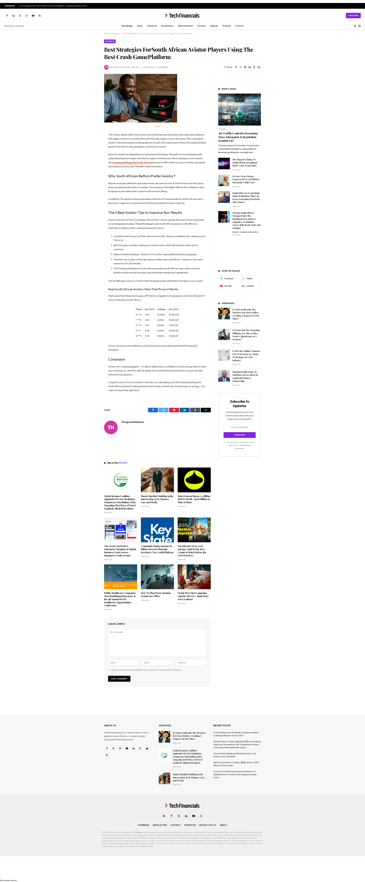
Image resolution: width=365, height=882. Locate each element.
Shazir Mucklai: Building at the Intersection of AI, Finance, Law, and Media (157, 499)
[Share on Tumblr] (254, 67)
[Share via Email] (259, 67)
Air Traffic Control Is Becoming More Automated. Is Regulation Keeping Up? (238, 137)
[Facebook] (94, 142)
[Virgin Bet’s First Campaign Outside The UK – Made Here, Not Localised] (194, 576)
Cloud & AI (152, 26)
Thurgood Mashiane (120, 67)
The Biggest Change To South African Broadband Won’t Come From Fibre (244, 162)
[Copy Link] (94, 178)
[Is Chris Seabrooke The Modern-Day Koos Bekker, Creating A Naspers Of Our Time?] (224, 313)
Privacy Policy (245, 445)
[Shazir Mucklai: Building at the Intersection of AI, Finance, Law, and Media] (157, 480)
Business (110, 41)
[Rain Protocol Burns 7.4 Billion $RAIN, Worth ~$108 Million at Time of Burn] (194, 480)
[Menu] (359, 26)
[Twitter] (94, 149)
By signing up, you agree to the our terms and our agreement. (241, 445)
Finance (201, 26)
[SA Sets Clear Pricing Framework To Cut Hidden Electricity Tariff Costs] (224, 180)
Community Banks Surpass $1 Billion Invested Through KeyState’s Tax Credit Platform (157, 549)
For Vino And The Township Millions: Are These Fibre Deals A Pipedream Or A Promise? (246, 335)
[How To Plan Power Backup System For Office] (157, 576)
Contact (239, 26)
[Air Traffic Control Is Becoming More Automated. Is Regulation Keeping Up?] (239, 110)
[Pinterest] (94, 164)
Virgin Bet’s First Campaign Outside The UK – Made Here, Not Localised (193, 596)
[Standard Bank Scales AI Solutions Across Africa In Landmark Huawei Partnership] (224, 376)
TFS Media (137, 832)
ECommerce (167, 26)
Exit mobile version (8, 880)
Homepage (127, 26)
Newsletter (160, 825)
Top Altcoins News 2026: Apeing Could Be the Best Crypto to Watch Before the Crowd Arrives (192, 551)
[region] (157, 448)
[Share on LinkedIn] (250, 67)
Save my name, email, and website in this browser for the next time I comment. (146, 670)
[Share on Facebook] (236, 67)
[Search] (355, 26)
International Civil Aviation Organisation (240, 145)
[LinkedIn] (94, 156)
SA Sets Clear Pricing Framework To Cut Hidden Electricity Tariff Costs (245, 179)
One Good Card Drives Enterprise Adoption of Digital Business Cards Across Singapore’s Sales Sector (120, 551)
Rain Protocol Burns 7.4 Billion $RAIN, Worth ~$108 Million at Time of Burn (194, 499)
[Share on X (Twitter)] (240, 67)
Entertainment (185, 26)
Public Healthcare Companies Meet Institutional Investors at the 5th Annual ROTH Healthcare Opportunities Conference (120, 599)
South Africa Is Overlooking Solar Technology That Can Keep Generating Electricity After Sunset (246, 198)
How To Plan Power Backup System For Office (156, 594)
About (223, 825)
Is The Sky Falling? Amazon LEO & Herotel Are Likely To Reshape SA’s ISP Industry (246, 356)
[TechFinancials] (182, 15)
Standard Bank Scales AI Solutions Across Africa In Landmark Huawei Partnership (245, 376)
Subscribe (353, 15)
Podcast (227, 26)
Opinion (214, 26)
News (139, 26)
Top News (222, 129)
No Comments (149, 67)
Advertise (190, 825)
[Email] (94, 171)
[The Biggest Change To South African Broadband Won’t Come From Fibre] (224, 163)
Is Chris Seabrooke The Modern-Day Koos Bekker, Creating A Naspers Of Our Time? (54, 6)
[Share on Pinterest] (245, 67)
